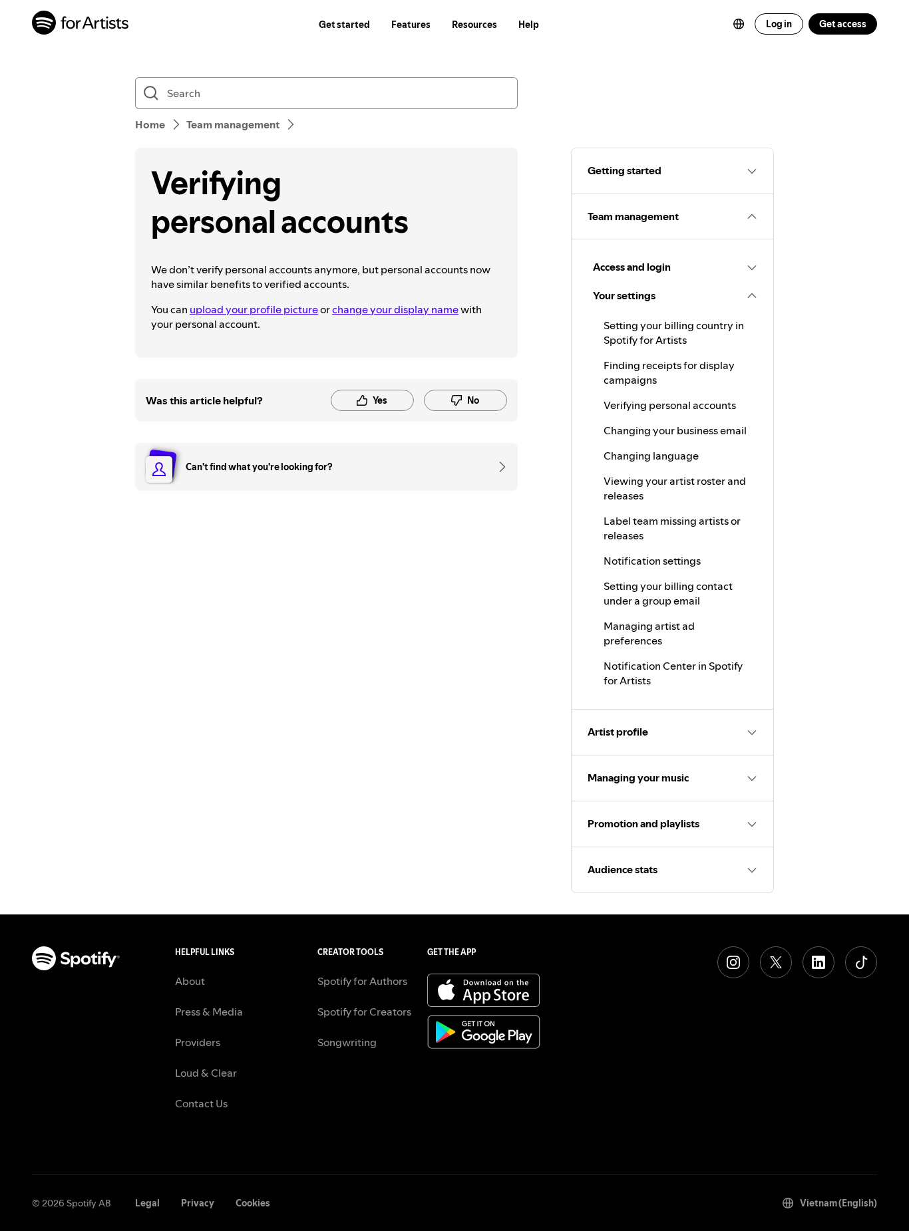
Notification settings (652, 560)
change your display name (395, 309)
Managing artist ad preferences (649, 633)
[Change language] (738, 24)
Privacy (197, 1203)
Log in (779, 24)
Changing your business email (675, 430)
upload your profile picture (254, 309)
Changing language (651, 455)
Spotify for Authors (362, 981)
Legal (147, 1203)
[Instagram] (733, 962)
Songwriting (347, 1042)
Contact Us (201, 1103)
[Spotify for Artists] (81, 24)
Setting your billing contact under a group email (668, 593)
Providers (197, 1042)
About (190, 981)
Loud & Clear (206, 1072)
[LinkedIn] (818, 962)
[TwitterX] (776, 962)
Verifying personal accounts (670, 405)
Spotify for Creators (364, 1011)
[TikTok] (861, 962)
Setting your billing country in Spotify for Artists (674, 332)
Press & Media (209, 1011)
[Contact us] (497, 467)
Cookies (253, 1203)
